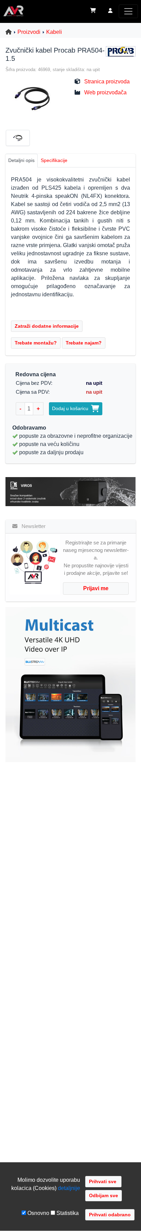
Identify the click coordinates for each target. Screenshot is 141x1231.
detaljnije (69, 1188)
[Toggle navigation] (128, 11)
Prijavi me (95, 588)
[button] (110, 11)
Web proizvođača (105, 92)
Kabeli (54, 32)
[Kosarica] (93, 11)
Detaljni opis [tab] (21, 160)
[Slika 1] (20, 139)
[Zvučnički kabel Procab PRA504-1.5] (31, 98)
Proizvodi (28, 32)
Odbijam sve (103, 1195)
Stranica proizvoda (107, 81)
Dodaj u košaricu (71, 408)
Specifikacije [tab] (54, 160)
